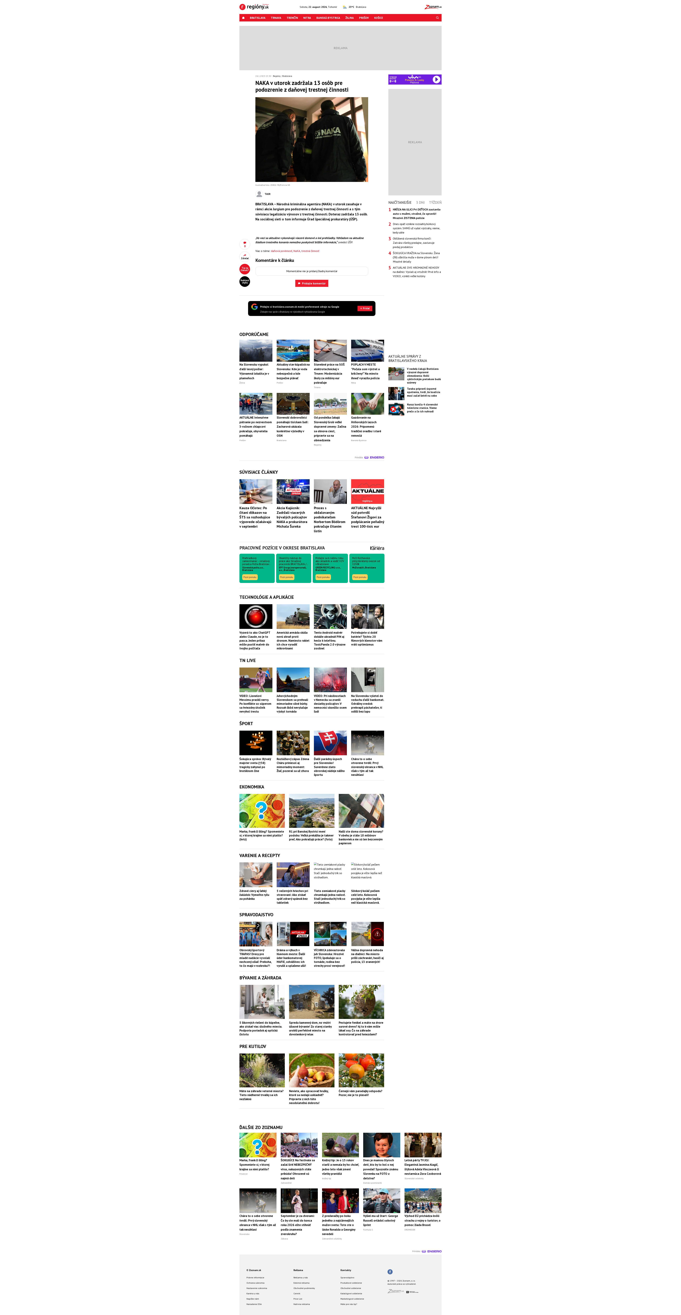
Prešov (364, 18)
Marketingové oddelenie (352, 1298)
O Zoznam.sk (254, 1270)
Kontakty (345, 1270)
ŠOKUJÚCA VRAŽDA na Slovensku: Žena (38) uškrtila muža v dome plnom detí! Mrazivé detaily (416, 257)
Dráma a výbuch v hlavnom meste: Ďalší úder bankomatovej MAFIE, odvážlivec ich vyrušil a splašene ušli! (291, 958)
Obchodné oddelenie (350, 1288)
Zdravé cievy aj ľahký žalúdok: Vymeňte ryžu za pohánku (254, 895)
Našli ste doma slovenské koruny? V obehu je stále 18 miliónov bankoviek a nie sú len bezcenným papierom (361, 837)
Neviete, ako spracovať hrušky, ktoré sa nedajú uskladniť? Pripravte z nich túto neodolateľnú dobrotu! (308, 1097)
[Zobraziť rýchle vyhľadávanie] (437, 17)
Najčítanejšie (400, 202)
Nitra (307, 18)
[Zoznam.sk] (396, 1292)
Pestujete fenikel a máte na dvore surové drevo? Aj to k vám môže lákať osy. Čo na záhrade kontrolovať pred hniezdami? (361, 1028)
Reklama (298, 1270)
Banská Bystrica (328, 18)
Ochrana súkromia (255, 1282)
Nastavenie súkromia (257, 1288)
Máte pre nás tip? (348, 1304)
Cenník (297, 1293)
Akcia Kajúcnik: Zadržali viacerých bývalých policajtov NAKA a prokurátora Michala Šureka (292, 517)
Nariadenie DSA (254, 1304)
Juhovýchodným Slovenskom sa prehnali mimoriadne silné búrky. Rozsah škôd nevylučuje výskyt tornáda (292, 703)
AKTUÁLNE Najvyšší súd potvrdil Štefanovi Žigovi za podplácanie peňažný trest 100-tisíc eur (367, 517)
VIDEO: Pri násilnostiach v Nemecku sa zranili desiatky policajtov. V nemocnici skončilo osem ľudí (330, 703)
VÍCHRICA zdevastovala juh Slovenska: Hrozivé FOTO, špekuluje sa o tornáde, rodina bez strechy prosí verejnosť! (329, 958)
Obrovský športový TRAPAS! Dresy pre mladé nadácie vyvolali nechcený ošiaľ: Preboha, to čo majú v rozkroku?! (255, 958)
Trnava (276, 18)
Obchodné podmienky (304, 1288)
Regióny (277, 76)
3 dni (420, 202)
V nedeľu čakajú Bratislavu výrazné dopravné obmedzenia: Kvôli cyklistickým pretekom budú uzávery (424, 375)
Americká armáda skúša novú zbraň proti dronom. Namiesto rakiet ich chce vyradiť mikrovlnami (293, 640)
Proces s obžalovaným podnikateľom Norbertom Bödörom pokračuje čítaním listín (329, 519)
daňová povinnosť (281, 251)
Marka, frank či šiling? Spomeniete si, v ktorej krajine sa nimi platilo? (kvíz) (261, 835)
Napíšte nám (253, 1298)
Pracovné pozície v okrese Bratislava (282, 548)
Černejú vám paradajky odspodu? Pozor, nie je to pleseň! (360, 1093)
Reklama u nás (301, 1277)
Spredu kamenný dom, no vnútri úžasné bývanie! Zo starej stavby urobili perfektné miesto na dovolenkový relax (310, 1028)
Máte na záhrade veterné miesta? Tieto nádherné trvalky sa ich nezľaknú (261, 1095)
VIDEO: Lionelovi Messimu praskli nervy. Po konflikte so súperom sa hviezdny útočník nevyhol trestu (255, 703)
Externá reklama (301, 1282)
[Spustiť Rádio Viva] (414, 77)
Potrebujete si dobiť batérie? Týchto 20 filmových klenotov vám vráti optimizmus (366, 638)
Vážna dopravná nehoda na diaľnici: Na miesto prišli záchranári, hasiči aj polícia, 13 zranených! (367, 956)
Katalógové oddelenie (351, 1293)
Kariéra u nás (253, 1293)
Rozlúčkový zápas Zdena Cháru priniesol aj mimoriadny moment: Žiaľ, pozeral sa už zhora (293, 765)
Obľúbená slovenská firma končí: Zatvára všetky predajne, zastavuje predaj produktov (413, 243)
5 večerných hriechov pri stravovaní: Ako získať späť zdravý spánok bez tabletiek (292, 897)
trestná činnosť (310, 251)
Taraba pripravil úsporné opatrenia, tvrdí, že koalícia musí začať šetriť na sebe (423, 392)
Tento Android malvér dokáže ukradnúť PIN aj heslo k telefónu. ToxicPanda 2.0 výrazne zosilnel (329, 640)
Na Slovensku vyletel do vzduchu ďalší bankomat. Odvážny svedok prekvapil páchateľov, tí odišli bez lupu (367, 703)
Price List (298, 1298)
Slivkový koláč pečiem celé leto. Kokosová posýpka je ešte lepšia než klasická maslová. (365, 897)
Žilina (349, 18)
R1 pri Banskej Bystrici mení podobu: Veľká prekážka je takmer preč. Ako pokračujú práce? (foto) (311, 835)
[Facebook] (390, 1272)
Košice (378, 18)
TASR (267, 194)
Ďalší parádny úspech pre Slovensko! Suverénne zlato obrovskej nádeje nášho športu (329, 767)
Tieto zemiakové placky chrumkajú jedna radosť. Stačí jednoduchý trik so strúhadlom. (329, 897)
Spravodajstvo (347, 1277)
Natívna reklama (302, 1304)
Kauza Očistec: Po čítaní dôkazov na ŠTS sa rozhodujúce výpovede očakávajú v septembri (255, 517)
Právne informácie (255, 1277)
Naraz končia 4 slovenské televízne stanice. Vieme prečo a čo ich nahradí (422, 408)
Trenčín (292, 18)
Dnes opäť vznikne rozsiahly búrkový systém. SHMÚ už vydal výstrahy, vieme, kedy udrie (416, 228)
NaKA (296, 251)
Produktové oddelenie (351, 1282)
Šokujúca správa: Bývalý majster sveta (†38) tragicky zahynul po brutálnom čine (255, 765)
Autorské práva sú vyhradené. (401, 1284)
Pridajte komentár (314, 283)
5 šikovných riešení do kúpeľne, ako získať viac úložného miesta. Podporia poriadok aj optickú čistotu (260, 1028)
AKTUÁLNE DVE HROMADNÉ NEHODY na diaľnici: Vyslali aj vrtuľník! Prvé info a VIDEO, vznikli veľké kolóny (417, 272)
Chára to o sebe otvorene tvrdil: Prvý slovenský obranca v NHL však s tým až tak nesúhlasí (367, 767)
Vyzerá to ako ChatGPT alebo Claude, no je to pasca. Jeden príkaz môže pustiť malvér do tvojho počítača (254, 640)
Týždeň (435, 202)
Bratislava (257, 18)
